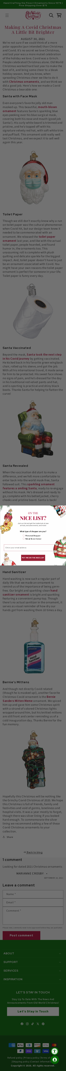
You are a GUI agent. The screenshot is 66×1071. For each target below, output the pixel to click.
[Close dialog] (63, 508)
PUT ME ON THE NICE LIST (33, 558)
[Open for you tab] (55, 1060)
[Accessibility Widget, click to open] (55, 1051)
